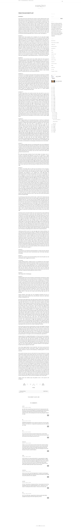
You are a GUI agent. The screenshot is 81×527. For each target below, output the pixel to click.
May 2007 (54, 113)
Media (52, 65)
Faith (52, 50)
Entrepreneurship (53, 46)
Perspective (53, 67)
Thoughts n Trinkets (54, 71)
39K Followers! (58, 76)
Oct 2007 (54, 112)
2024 (53, 88)
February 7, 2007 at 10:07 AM (26, 493)
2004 (53, 127)
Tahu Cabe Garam (59, 81)
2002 (53, 130)
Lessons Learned (53, 63)
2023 (53, 89)
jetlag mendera (55, 121)
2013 (53, 102)
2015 (53, 99)
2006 (53, 124)
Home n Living (53, 59)
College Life (53, 44)
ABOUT (19, 0)
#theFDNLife (53, 40)
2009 (53, 108)
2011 (53, 105)
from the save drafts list (56, 119)
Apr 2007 (54, 115)
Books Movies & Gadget (55, 42)
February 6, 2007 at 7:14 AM (26, 482)
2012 (53, 104)
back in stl (54, 123)
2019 (53, 94)
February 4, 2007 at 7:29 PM (26, 471)
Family (52, 52)
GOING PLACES (30, 0)
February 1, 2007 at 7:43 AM (26, 456)
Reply (48, 415)
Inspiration (53, 61)
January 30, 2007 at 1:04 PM (26, 407)
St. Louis (52, 69)
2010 (53, 106)
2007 (53, 111)
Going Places (53, 57)
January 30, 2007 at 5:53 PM (26, 420)
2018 (53, 95)
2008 (53, 109)
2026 (53, 87)
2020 (53, 92)
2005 (53, 126)
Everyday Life (53, 48)
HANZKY (40, 5)
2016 (53, 98)
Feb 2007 (54, 116)
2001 (53, 131)
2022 (53, 91)
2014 (53, 101)
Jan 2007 (54, 118)
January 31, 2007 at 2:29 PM (26, 443)
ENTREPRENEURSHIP (24, 0)
